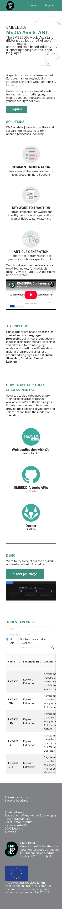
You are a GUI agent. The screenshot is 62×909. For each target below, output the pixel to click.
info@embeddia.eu (17, 800)
